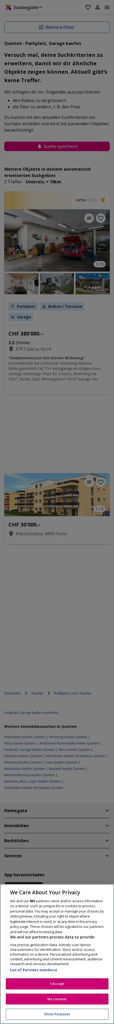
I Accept (57, 983)
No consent (57, 999)
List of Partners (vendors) (33, 969)
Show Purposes (57, 1014)
